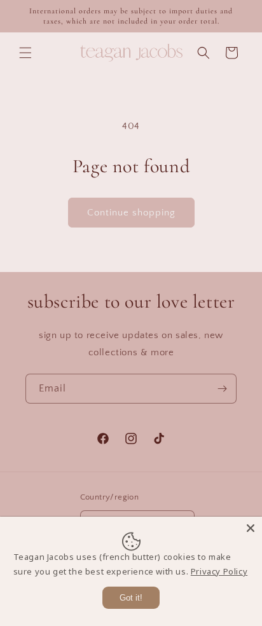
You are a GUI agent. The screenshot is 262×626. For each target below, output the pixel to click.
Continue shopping (131, 212)
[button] (25, 53)
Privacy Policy (219, 571)
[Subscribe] (222, 389)
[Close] (250, 528)
